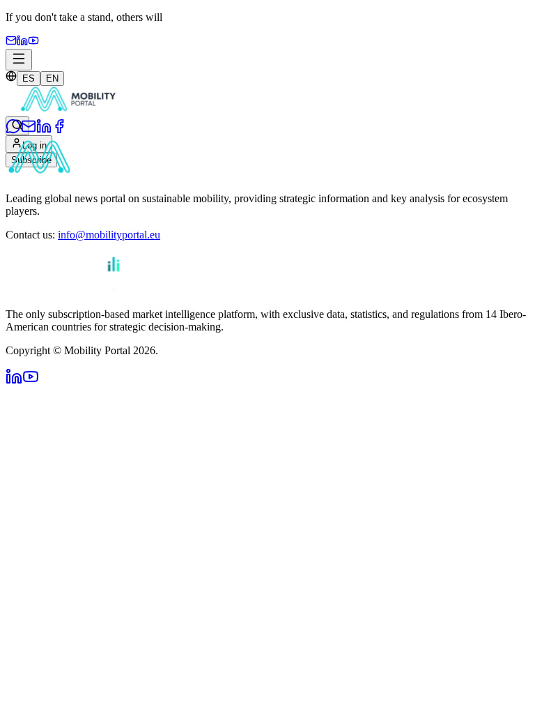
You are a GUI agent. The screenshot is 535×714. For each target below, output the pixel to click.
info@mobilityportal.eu (109, 235)
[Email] (11, 42)
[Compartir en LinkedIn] (44, 130)
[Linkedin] (22, 42)
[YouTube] (33, 42)
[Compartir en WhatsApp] (13, 130)
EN (52, 78)
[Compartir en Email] (28, 130)
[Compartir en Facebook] (59, 130)
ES (28, 78)
